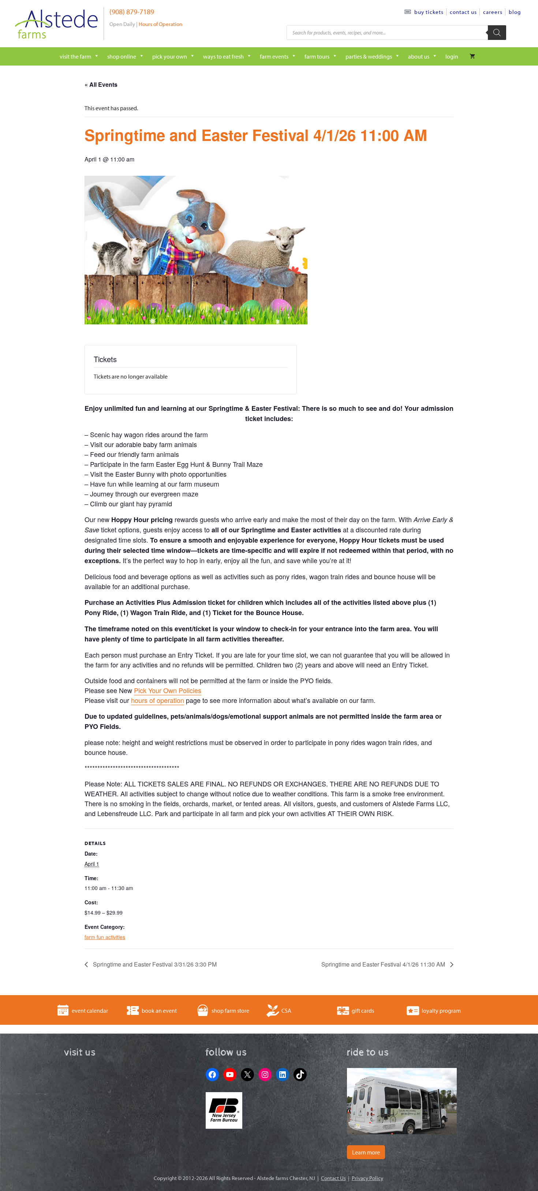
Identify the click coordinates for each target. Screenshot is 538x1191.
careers (492, 11)
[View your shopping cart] (472, 56)
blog (515, 11)
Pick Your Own (169, 56)
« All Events (101, 84)
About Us (418, 56)
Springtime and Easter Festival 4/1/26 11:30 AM (384, 964)
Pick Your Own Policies (167, 690)
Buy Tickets (429, 11)
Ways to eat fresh (223, 56)
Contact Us (463, 11)
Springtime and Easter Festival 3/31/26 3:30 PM (154, 964)
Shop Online (121, 56)
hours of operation (157, 700)
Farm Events (274, 56)
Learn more (366, 1152)
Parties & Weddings (368, 56)
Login (451, 56)
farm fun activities (105, 937)
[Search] (497, 32)
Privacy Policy (367, 1178)
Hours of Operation (160, 24)
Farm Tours (317, 56)
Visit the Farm (75, 56)
